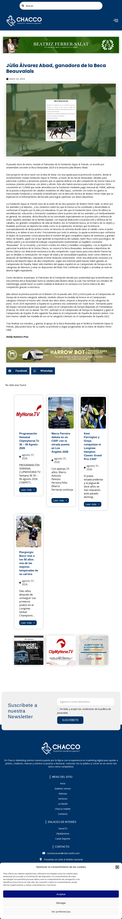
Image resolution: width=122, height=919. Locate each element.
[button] (117, 867)
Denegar (61, 902)
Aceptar (61, 894)
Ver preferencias (61, 911)
